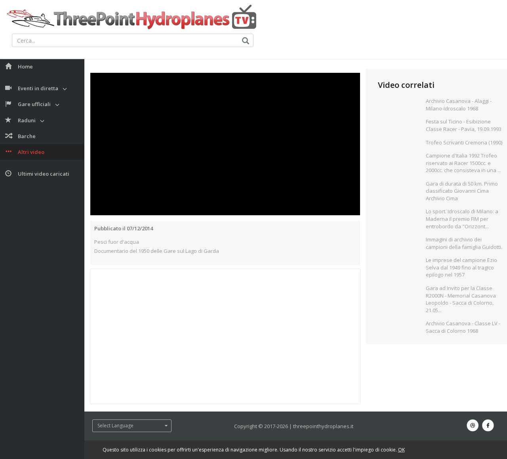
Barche (27, 136)
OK (401, 449)
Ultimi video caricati (43, 173)
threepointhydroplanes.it (323, 426)
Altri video (31, 152)
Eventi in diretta (38, 88)
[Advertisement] (225, 336)
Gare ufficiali (34, 104)
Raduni (27, 120)
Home (25, 66)
